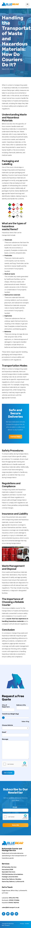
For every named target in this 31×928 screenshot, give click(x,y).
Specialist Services (8, 872)
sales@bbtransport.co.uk (10, 907)
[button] (27, 4)
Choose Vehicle (7, 725)
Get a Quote (8, 773)
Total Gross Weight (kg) (10, 714)
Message (5, 739)
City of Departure (6, 706)
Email (4, 732)
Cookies (27, 923)
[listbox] (15, 728)
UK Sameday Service (9, 867)
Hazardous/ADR (7, 869)
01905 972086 (14, 900)
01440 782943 (13, 902)
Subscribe (15, 825)
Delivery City (21, 705)
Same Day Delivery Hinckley (11, 879)
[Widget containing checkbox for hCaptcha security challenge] (15, 764)
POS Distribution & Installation (12, 874)
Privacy (22, 923)
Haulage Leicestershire (10, 877)
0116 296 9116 (14, 898)
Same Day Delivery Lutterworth (13, 881)
